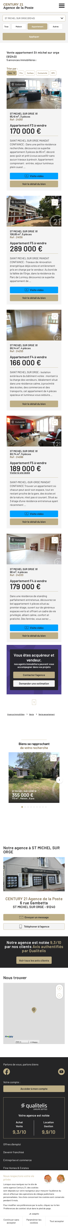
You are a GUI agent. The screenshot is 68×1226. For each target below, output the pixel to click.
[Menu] (62, 5)
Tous (6, 26)
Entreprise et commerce (17, 1160)
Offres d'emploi (12, 1144)
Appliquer (34, 36)
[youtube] (61, 1071)
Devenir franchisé (13, 1152)
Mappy (35, 1042)
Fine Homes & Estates (16, 1167)
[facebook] (6, 1071)
